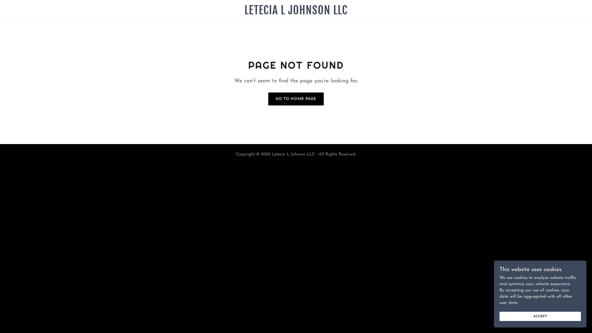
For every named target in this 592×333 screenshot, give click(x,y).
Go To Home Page (296, 99)
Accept (540, 316)
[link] (296, 13)
